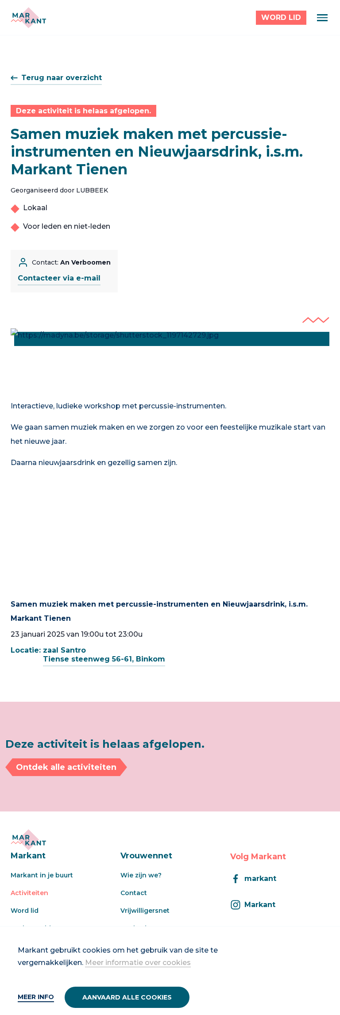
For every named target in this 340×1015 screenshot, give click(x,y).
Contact (133, 893)
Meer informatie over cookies (138, 962)
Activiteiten (29, 893)
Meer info (36, 997)
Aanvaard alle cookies (127, 997)
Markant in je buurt (42, 875)
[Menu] (322, 18)
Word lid (25, 911)
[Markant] (28, 17)
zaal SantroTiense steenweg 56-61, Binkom (104, 654)
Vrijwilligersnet (145, 911)
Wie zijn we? (141, 875)
